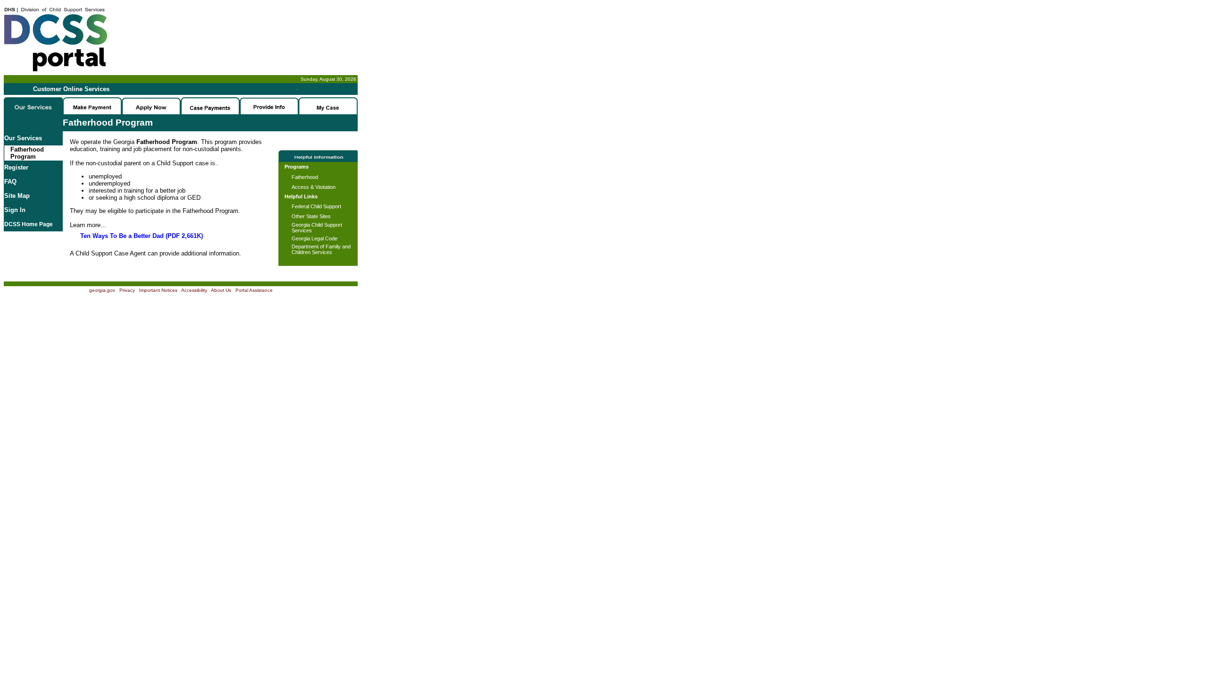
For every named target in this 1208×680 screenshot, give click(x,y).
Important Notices (158, 290)
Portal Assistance (254, 290)
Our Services (23, 138)
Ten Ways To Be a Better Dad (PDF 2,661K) (141, 235)
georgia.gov (102, 290)
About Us (221, 290)
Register (16, 167)
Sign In (14, 209)
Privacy (127, 290)
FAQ (10, 181)
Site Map (17, 195)
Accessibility (194, 290)
